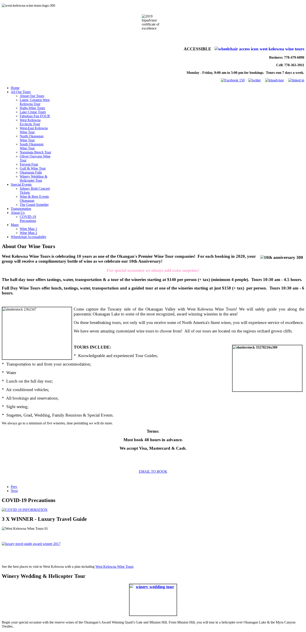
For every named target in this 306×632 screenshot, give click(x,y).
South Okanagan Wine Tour (31, 146)
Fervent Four (29, 164)
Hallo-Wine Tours (32, 108)
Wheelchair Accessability (28, 237)
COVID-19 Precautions (28, 219)
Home (15, 88)
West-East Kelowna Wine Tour (34, 130)
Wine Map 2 (28, 233)
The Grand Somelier (34, 204)
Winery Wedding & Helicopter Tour (33, 178)
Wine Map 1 (28, 229)
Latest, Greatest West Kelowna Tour (35, 102)
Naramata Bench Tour (35, 152)
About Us (18, 213)
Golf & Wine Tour (33, 168)
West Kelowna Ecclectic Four (30, 122)
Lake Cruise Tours (33, 112)
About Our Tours (32, 96)
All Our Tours (21, 92)
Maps (15, 225)
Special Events (21, 184)
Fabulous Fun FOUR (35, 116)
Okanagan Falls (31, 172)
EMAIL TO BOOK (153, 471)
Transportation (21, 209)
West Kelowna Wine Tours (114, 566)
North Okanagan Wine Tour (31, 138)
